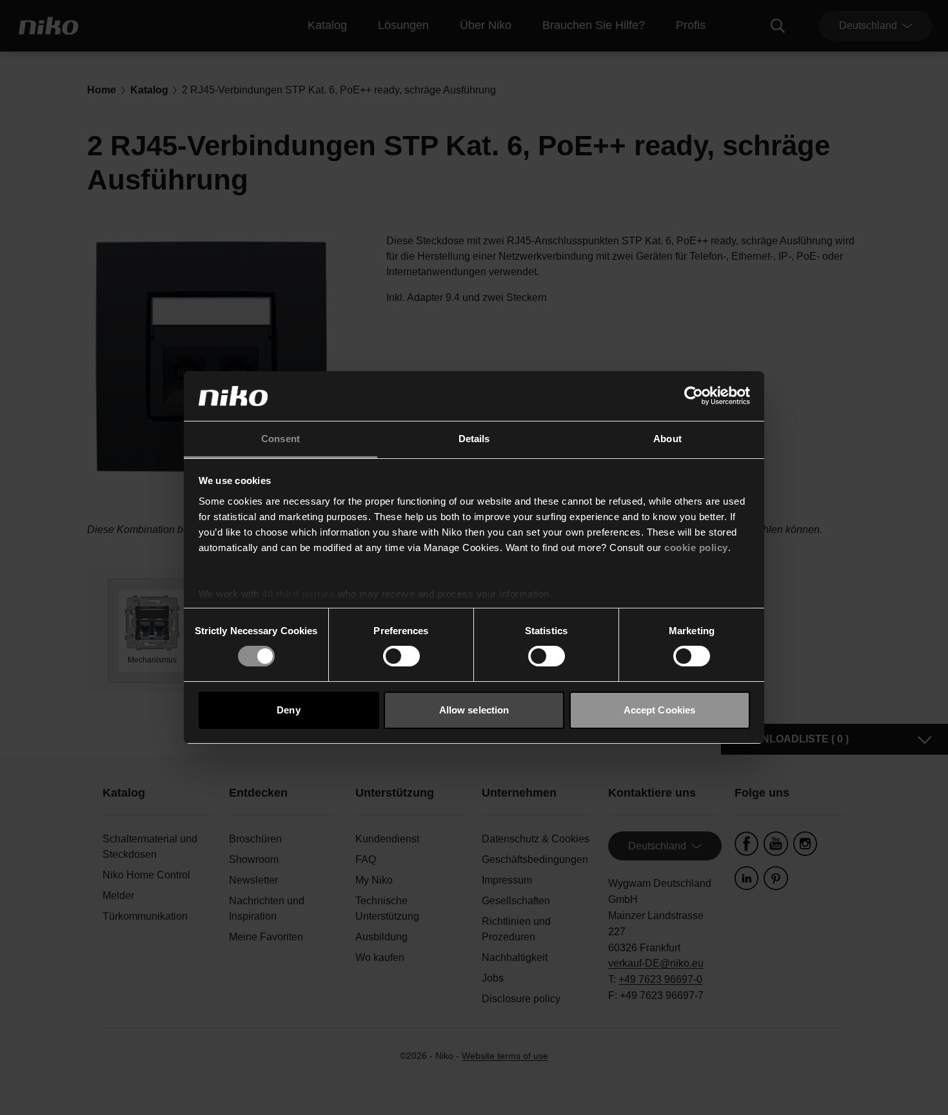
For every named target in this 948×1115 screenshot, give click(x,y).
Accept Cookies (659, 709)
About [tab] (667, 438)
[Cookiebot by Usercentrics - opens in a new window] (693, 395)
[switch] (401, 656)
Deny (288, 709)
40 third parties (298, 593)
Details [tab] (474, 438)
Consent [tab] (280, 438)
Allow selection (474, 709)
